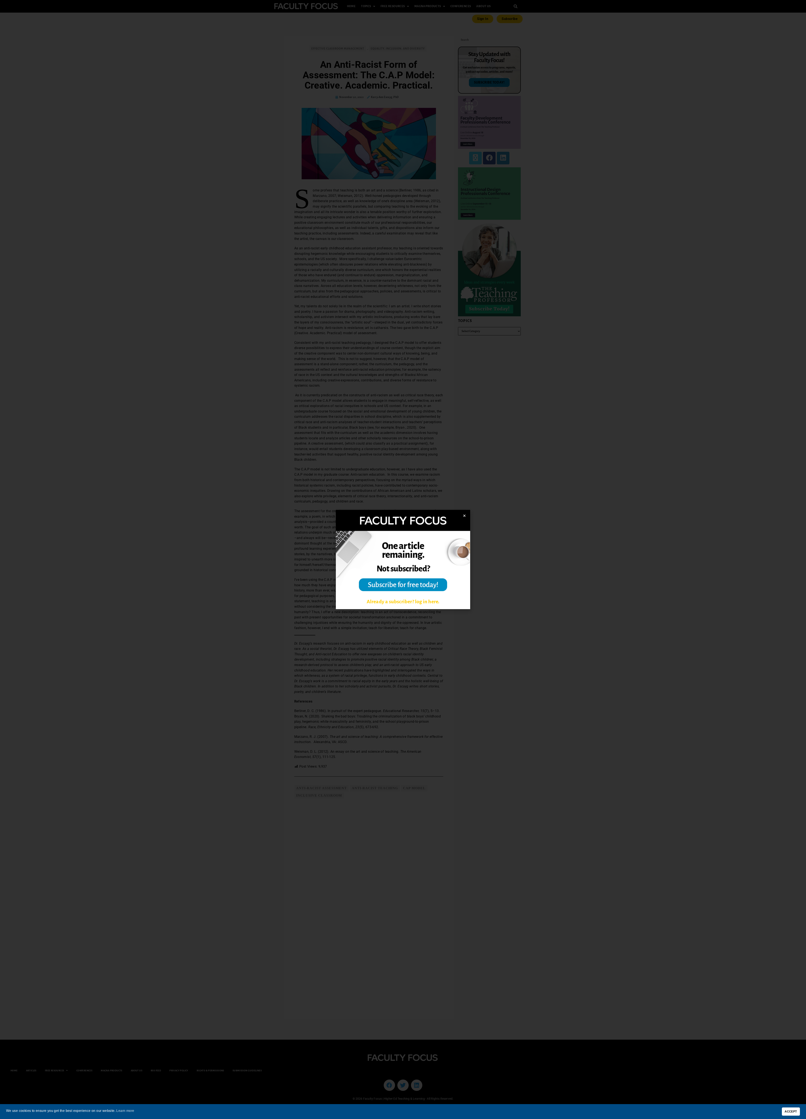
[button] (464, 515)
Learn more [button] (125, 1110)
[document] (403, 559)
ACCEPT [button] (791, 1111)
